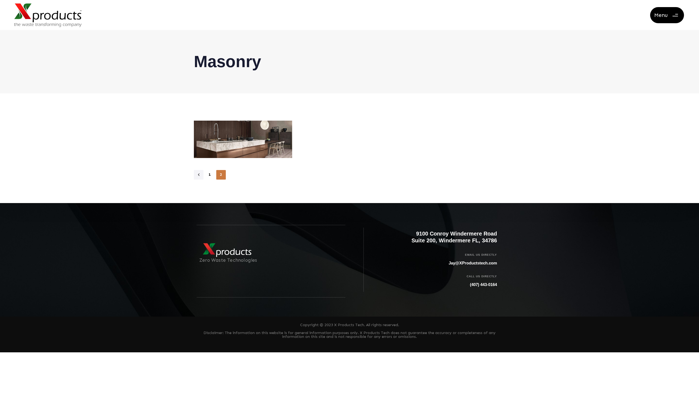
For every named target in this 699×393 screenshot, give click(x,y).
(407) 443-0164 (483, 284)
